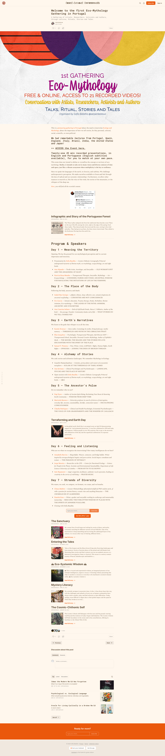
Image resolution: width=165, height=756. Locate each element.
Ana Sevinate (59, 369)
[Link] (48, 140)
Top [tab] (53, 676)
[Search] (140, 3)
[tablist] (58, 655)
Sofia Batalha (59, 22)
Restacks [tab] (62, 655)
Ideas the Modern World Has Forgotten (68, 681)
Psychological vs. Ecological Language (69, 693)
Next (108, 643)
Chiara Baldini (59, 489)
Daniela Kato (59, 497)
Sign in (159, 3)
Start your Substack (78, 748)
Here (52, 186)
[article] (82, 685)
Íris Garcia (58, 301)
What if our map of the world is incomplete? (64, 684)
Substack (74, 752)
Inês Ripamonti (59, 472)
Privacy (81, 744)
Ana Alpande (59, 269)
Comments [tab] (55, 655)
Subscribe (151, 3)
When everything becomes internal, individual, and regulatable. (70, 696)
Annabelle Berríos (60, 455)
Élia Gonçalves (59, 335)
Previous (58, 643)
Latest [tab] (57, 676)
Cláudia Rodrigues (61, 408)
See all (55, 717)
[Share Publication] (144, 3)
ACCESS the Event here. (70, 148)
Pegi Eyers (58, 394)
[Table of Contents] (2, 378)
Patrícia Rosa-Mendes (62, 275)
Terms (86, 744)
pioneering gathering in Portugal (70, 128)
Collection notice (94, 744)
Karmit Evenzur (60, 329)
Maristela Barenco (61, 400)
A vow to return (55, 708)
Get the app (90, 748)
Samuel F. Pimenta (61, 346)
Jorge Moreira (59, 463)
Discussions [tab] (64, 676)
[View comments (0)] (59, 28)
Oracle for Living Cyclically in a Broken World (73, 705)
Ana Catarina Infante (62, 309)
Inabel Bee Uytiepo (61, 295)
